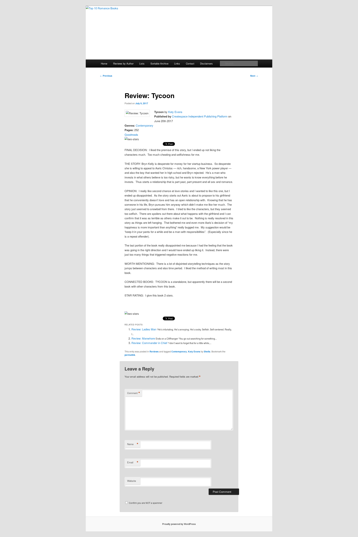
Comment (133, 393)
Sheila (207, 351)
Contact (190, 63)
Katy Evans (175, 112)
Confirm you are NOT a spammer (145, 502)
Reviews (154, 351)
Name (132, 444)
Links (177, 63)
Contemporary (144, 125)
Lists (142, 63)
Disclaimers (206, 63)
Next (254, 75)
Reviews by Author (123, 63)
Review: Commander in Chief (149, 343)
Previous (106, 75)
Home (104, 63)
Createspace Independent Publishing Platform (199, 116)
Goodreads (131, 134)
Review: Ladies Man (143, 329)
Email (132, 462)
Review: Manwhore (143, 338)
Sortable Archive (159, 63)
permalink (130, 355)
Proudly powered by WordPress (179, 524)
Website (131, 481)
